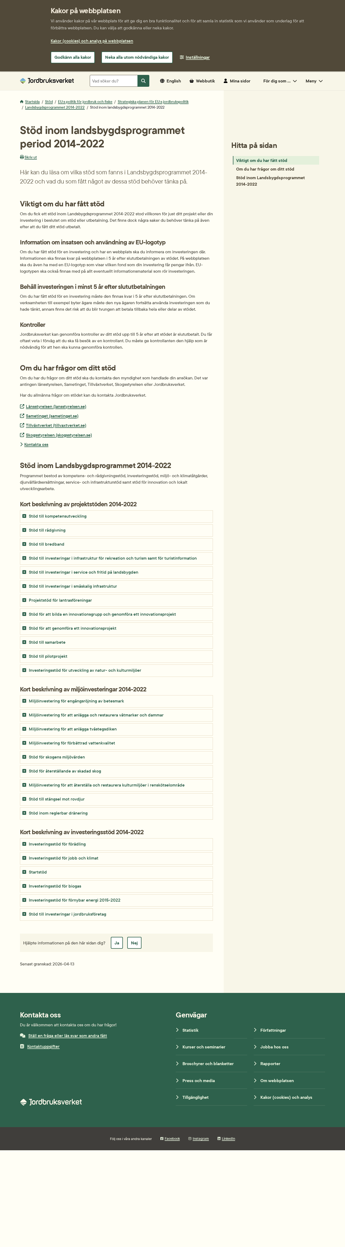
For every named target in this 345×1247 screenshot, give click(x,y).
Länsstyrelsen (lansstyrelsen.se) (56, 406)
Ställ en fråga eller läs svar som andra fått (67, 1035)
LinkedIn (228, 1138)
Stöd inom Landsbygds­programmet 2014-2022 (270, 181)
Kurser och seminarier (203, 1046)
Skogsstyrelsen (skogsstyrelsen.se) (59, 435)
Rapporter (270, 1063)
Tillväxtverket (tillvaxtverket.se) (56, 425)
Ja (117, 942)
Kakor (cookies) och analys (286, 1097)
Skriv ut (31, 157)
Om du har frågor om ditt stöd (265, 169)
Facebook (172, 1138)
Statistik (190, 1030)
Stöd (49, 101)
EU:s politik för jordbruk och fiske (85, 101)
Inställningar (198, 57)
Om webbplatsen (277, 1080)
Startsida (32, 101)
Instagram (201, 1138)
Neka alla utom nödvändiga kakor (137, 57)
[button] (116, 516)
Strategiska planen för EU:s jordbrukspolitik (153, 101)
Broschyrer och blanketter (208, 1063)
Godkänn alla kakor (72, 57)
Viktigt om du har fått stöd (261, 160)
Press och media (198, 1080)
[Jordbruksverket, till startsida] (47, 81)
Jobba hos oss (274, 1046)
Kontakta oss (36, 444)
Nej (134, 942)
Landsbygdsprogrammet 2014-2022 (55, 107)
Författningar (273, 1030)
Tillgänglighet (195, 1097)
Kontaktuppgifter (43, 1046)
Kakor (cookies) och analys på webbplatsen (92, 40)
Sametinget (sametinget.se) (52, 415)
